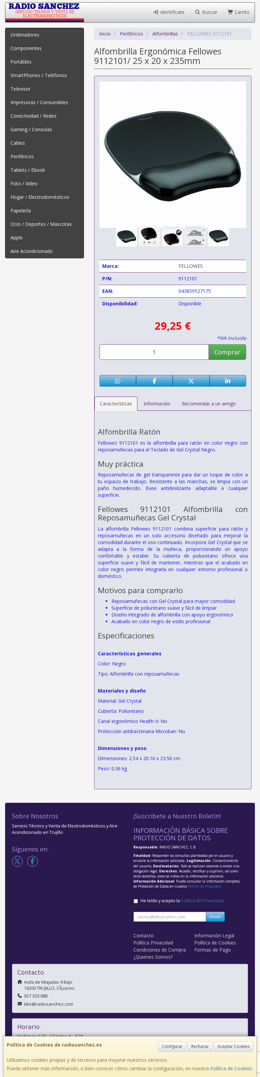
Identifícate (172, 12)
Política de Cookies (231, 1068)
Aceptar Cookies (234, 1046)
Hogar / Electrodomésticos (39, 197)
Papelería (20, 210)
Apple (16, 237)
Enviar (215, 916)
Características (116, 403)
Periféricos (22, 156)
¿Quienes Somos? (153, 957)
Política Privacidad (153, 942)
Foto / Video (24, 183)
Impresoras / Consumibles (39, 102)
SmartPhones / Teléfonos (38, 75)
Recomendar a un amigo (209, 403)
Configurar (172, 1046)
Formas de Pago (212, 949)
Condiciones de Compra (159, 949)
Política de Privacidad (204, 886)
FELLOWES (190, 266)
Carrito (241, 12)
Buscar (209, 12)
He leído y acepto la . (182, 901)
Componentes (26, 48)
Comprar (227, 352)
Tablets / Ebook (27, 170)
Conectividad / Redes (33, 116)
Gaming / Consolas (31, 129)
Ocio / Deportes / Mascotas (41, 224)
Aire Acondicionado (31, 251)
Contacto (143, 935)
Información (157, 403)
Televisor (20, 89)
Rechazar (200, 1046)
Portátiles (20, 61)
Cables (17, 143)
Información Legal (214, 935)
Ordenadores (24, 34)
